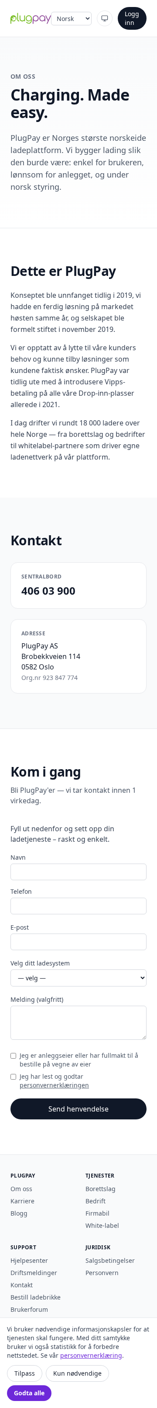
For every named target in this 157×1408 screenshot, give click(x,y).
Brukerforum (29, 1309)
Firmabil (97, 1213)
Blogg (18, 1213)
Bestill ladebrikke (35, 1297)
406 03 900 (48, 590)
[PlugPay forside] (30, 18)
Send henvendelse (78, 1109)
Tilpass (24, 1373)
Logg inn (132, 18)
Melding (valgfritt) (36, 999)
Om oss (21, 1189)
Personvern (102, 1273)
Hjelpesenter (29, 1260)
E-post (19, 927)
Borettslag (100, 1189)
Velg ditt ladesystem (40, 963)
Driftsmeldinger (33, 1273)
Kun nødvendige (77, 1373)
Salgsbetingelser (110, 1260)
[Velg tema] (105, 18)
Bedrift (95, 1201)
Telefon (21, 891)
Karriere (22, 1201)
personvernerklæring (91, 1355)
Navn (18, 857)
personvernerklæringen (54, 1085)
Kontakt (21, 1285)
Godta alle (29, 1393)
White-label (102, 1225)
